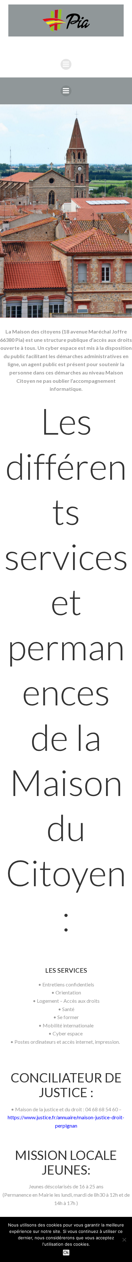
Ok (66, 1252)
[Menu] (66, 64)
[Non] (124, 1239)
